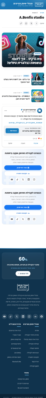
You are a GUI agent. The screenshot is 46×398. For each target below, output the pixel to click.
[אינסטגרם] (34, 179)
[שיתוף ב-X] (31, 23)
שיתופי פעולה (34, 348)
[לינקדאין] (28, 179)
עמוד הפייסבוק (22, 168)
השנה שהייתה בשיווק (14, 357)
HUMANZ (38, 53)
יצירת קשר (35, 361)
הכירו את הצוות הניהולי (31, 339)
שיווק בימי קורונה (23, 379)
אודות (37, 330)
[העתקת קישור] (21, 23)
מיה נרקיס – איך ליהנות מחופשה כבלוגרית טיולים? (24, 60)
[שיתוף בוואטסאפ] (26, 23)
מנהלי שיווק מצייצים (23, 3)
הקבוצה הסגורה (21, 173)
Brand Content (23, 388)
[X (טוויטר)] (16, 316)
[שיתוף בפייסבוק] (36, 23)
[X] (23, 179)
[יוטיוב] (12, 179)
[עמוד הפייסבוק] (41, 316)
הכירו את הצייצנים (15, 330)
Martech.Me (16, 361)
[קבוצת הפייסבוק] (35, 316)
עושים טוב (17, 352)
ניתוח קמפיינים (16, 344)
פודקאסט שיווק (16, 339)
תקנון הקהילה (34, 366)
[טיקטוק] (17, 179)
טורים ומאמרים (16, 348)
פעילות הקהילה (34, 344)
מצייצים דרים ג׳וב (23, 383)
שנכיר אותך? (17, 335)
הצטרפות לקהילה (33, 352)
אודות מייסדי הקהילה (32, 335)
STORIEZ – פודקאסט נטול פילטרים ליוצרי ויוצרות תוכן (16, 97)
